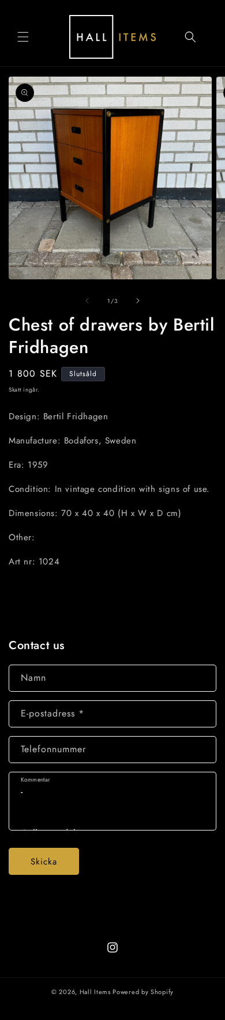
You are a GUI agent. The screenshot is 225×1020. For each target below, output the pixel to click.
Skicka (44, 861)
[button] (23, 37)
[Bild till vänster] (87, 300)
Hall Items (95, 991)
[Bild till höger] (138, 300)
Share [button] (32, 596)
